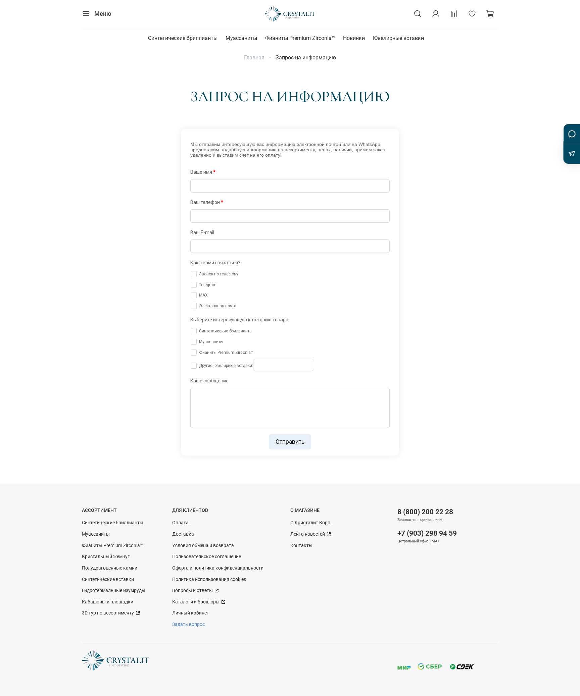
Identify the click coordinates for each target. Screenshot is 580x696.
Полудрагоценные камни (109, 568)
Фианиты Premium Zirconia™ (300, 38)
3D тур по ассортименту (108, 613)
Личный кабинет (190, 613)
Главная (254, 57)
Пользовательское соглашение (206, 556)
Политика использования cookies (209, 579)
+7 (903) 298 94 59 (427, 533)
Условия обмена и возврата (203, 545)
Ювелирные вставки (398, 38)
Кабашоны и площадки (107, 602)
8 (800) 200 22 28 (425, 512)
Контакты (301, 545)
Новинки (354, 38)
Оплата (180, 523)
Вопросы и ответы (193, 590)
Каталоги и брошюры (196, 602)
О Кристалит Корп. (311, 523)
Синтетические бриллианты (183, 38)
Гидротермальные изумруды (113, 590)
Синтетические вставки (108, 579)
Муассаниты (241, 38)
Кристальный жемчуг (106, 556)
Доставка (183, 534)
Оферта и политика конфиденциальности (217, 568)
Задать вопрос (188, 624)
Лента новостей (308, 534)
